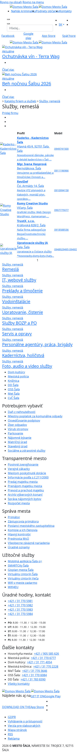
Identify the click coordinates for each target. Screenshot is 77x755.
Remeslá (10, 269)
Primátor (14, 517)
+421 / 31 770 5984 (20, 614)
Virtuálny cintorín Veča (23, 578)
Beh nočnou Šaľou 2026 (26, 83)
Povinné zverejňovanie (23, 465)
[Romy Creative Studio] (8, 209)
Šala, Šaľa (35, 249)
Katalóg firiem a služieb (20, 101)
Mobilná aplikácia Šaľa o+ (25, 561)
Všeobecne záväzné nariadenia (29, 543)
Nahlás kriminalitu (23, 11)
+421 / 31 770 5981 (20, 601)
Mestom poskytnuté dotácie (27, 473)
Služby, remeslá (49, 101)
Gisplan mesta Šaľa (20, 570)
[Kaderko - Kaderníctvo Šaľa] (8, 148)
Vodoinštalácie (16, 301)
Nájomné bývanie (19, 438)
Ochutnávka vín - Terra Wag (30, 56)
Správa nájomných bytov (24, 499)
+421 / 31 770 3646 (34, 671)
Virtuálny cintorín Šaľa (23, 574)
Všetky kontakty (19, 684)
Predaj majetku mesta (23, 482)
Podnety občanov (47, 11)
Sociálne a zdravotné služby (26, 451)
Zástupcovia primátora (23, 521)
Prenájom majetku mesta (25, 486)
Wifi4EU (13, 587)
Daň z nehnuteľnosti (21, 412)
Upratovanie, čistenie (22, 312)
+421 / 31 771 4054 (39, 662)
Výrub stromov (18, 429)
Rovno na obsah (11, 2)
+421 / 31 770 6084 (34, 675)
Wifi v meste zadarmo (22, 583)
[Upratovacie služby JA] (8, 249)
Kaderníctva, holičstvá (23, 355)
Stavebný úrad (17, 446)
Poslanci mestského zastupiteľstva (31, 526)
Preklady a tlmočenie (22, 291)
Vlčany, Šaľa (34, 209)
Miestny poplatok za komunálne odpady (35, 416)
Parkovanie (15, 433)
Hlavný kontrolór (19, 534)
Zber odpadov (17, 425)
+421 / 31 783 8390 (33, 679)
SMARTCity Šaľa (18, 566)
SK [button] (60, 25)
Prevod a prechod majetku (26, 490)
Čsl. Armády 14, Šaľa (31, 190)
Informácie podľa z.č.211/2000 (28, 477)
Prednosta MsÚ (18, 539)
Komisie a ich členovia (22, 530)
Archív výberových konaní (25, 495)
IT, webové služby (19, 280)
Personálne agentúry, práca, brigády (37, 344)
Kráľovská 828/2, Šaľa (31, 229)
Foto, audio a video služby (27, 366)
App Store (23, 707)
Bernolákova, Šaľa (35, 170)
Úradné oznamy (19, 547)
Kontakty (65, 11)
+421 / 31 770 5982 (20, 605)
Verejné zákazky (19, 469)
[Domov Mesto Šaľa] (38, 42)
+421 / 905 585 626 (46, 654)
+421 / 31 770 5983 (20, 610)
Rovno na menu (33, 2)
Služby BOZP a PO (19, 323)
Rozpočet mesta (19, 503)
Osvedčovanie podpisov (24, 420)
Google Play (46, 696)
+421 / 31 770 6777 (43, 658)
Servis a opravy (17, 333)
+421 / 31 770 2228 (45, 667)
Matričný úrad (17, 442)
